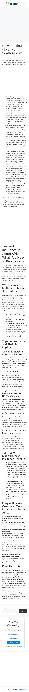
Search (4, 608)
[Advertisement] (14, 23)
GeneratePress (22, 689)
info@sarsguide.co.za (13, 634)
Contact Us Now (13, 642)
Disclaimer (20, 646)
